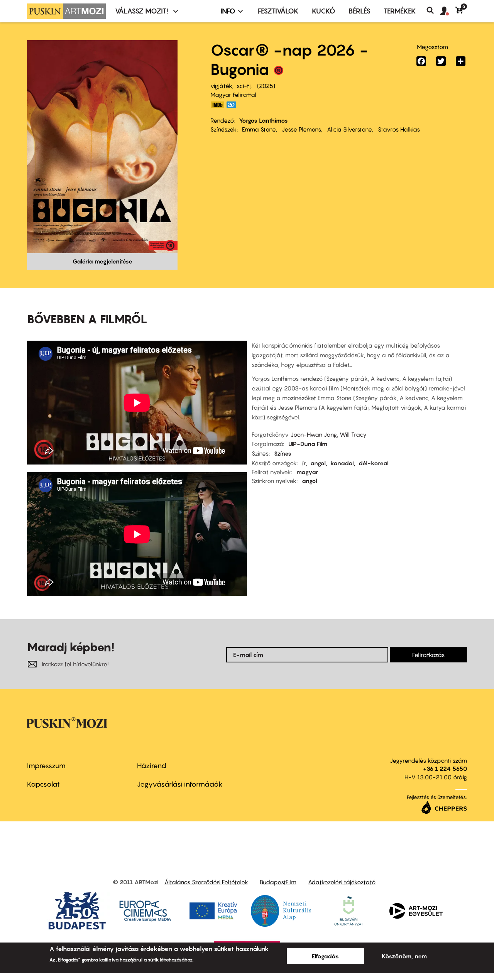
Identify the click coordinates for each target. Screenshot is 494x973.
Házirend (151, 766)
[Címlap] (66, 11)
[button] (447, 11)
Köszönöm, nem (404, 956)
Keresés (433, 10)
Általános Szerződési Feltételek (206, 881)
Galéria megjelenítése (102, 261)
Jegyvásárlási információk (180, 784)
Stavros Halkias (399, 129)
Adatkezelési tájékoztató (342, 881)
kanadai (342, 462)
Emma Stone (259, 129)
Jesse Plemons (301, 129)
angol (318, 462)
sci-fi (243, 85)
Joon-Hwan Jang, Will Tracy (329, 434)
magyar (307, 471)
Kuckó (323, 11)
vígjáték (221, 85)
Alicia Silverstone (349, 129)
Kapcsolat (43, 784)
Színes (282, 453)
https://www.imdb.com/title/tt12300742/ (217, 104)
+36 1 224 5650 (445, 768)
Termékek (400, 11)
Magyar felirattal (233, 94)
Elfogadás (325, 956)
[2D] (233, 104)
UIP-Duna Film (307, 443)
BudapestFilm (278, 881)
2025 (266, 85)
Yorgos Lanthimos (263, 120)
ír (304, 462)
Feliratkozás (428, 654)
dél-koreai (374, 462)
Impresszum (46, 766)
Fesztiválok (278, 11)
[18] (278, 72)
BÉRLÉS (359, 11)
